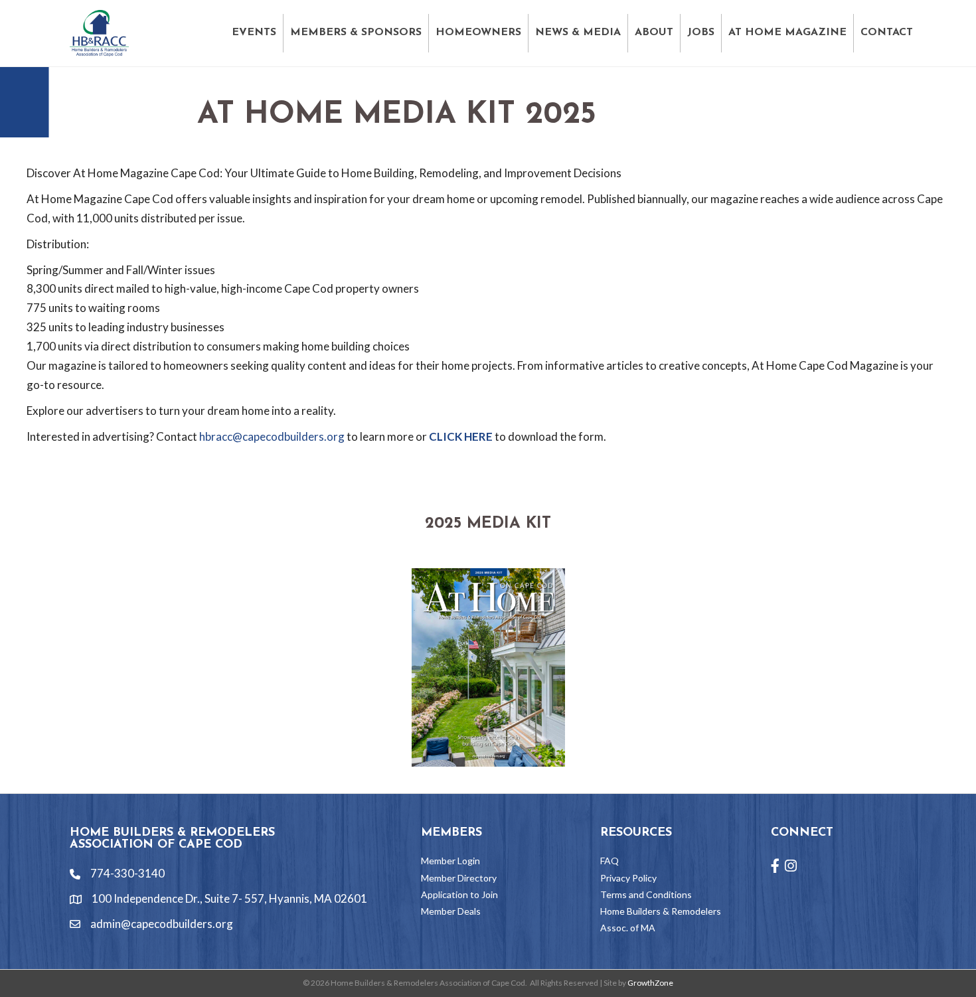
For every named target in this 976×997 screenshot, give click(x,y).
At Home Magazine (787, 32)
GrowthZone (650, 983)
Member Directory (459, 877)
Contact (886, 32)
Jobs (700, 32)
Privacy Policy (628, 877)
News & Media (578, 32)
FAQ (609, 860)
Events (254, 32)
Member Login (450, 860)
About (654, 32)
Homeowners (478, 32)
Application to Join (459, 894)
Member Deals (451, 911)
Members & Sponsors (356, 32)
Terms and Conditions (646, 894)
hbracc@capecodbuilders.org (272, 436)
